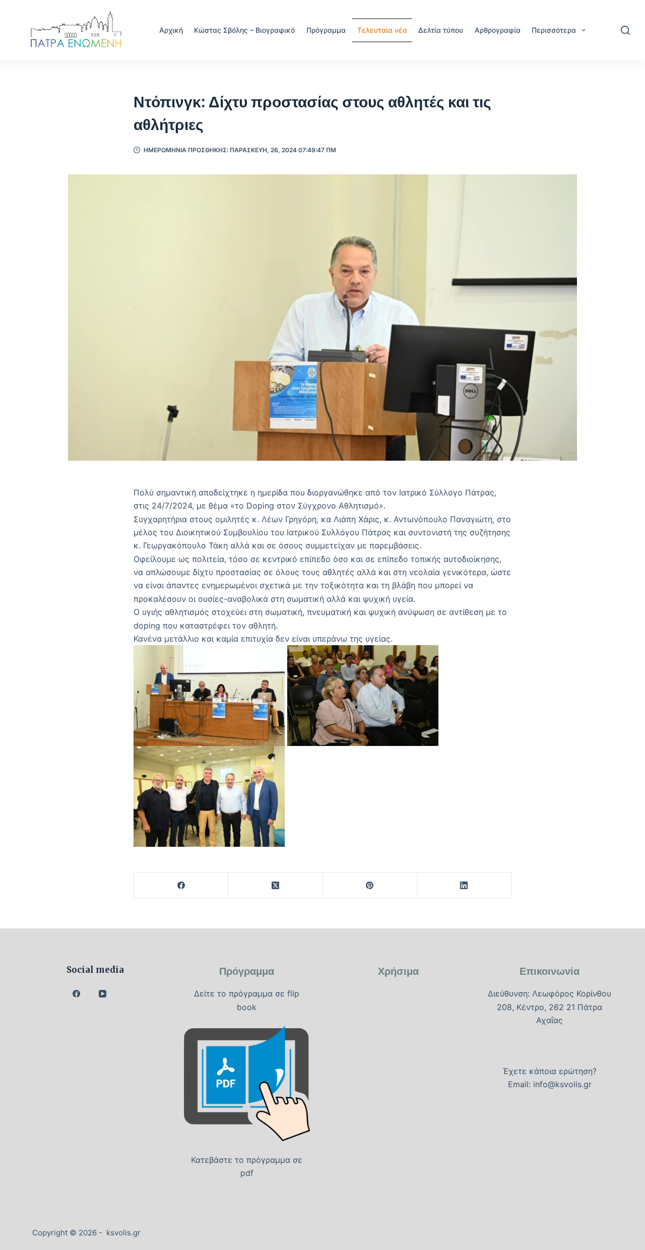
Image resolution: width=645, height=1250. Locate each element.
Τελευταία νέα (382, 30)
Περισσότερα (554, 30)
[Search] (625, 30)
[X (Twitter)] (275, 885)
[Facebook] (181, 885)
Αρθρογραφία (498, 30)
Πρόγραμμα (326, 30)
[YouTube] (102, 994)
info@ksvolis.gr (562, 1084)
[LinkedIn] (464, 885)
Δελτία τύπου (440, 30)
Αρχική (171, 30)
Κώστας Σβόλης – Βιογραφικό (244, 30)
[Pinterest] (370, 885)
